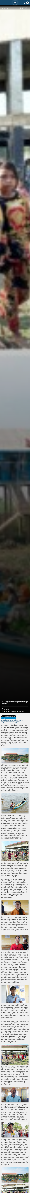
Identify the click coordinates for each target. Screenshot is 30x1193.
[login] (27, 3)
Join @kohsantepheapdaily (8, 718)
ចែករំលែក (24, 8)
